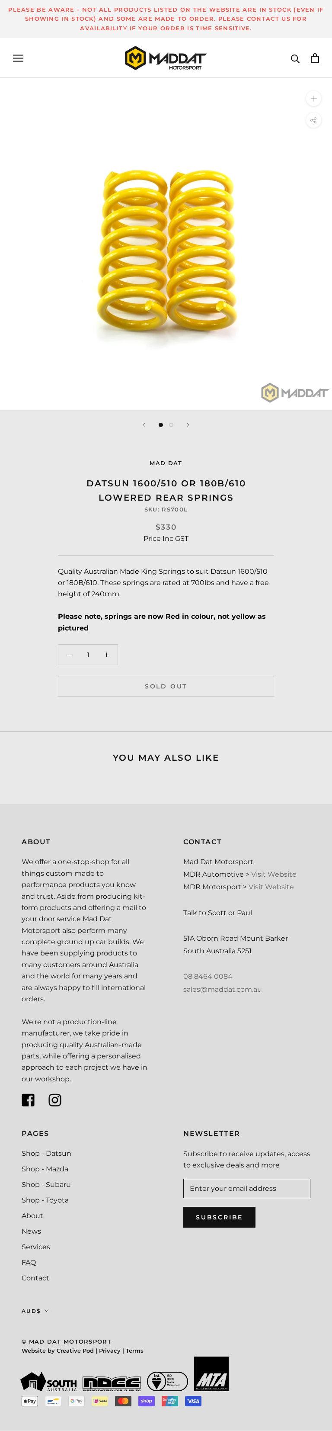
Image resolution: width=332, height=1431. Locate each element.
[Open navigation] (18, 58)
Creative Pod (75, 1350)
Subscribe (219, 1217)
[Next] (188, 425)
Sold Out (166, 686)
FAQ (29, 1262)
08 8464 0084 (208, 976)
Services (36, 1247)
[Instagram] (54, 1099)
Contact (35, 1278)
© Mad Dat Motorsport (67, 1341)
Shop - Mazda (45, 1169)
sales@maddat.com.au (222, 989)
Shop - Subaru (46, 1184)
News (31, 1231)
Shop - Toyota (45, 1200)
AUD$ (32, 1311)
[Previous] (144, 425)
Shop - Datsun (46, 1153)
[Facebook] (28, 1099)
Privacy (110, 1350)
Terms (135, 1350)
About (32, 1216)
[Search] (295, 58)
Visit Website (274, 874)
